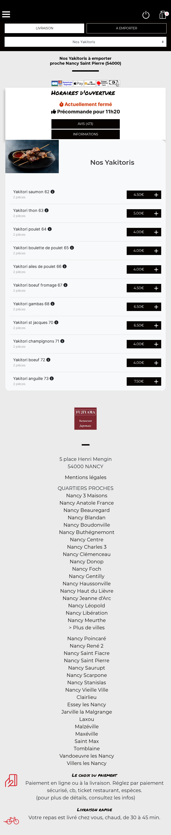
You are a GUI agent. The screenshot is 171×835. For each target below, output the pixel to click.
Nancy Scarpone (87, 675)
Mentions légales (85, 477)
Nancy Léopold (86, 606)
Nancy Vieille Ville (86, 690)
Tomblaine (87, 749)
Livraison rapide (94, 809)
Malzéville (87, 727)
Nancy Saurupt (86, 668)
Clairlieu (87, 697)
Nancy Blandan (87, 518)
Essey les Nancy (86, 705)
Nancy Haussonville (87, 584)
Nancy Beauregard (86, 510)
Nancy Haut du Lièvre (86, 591)
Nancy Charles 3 (86, 547)
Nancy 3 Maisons (86, 496)
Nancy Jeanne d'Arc (87, 598)
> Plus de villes (87, 628)
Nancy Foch (86, 569)
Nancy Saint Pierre (86, 661)
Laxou (86, 719)
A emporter (126, 28)
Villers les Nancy (86, 763)
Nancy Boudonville (86, 525)
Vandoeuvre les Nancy (86, 756)
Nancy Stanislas (86, 683)
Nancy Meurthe (87, 620)
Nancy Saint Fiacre (87, 653)
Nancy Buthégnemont (86, 532)
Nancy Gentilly (86, 576)
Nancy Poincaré (86, 639)
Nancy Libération (87, 613)
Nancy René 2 (87, 646)
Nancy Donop (87, 562)
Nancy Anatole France (86, 503)
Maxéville (86, 734)
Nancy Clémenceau (87, 554)
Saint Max (87, 741)
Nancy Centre (86, 540)
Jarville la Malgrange (86, 712)
